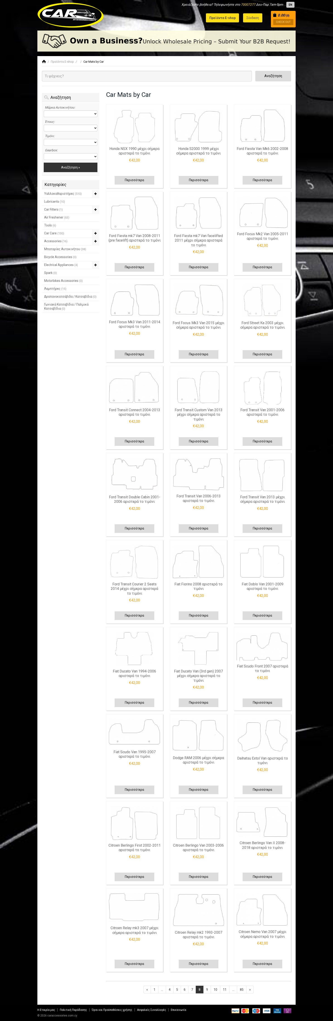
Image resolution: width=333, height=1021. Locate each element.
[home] (44, 61)
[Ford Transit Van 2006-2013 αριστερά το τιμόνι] (198, 474)
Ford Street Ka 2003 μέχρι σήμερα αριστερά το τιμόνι (262, 325)
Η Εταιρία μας (46, 1010)
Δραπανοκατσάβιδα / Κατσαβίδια (70, 296)
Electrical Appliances (61, 265)
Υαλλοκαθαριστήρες (63, 193)
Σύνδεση (252, 18)
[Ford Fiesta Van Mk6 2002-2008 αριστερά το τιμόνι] (262, 126)
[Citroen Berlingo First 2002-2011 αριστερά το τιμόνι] (135, 823)
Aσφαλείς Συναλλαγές (151, 1010)
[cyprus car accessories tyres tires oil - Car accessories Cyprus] (70, 14)
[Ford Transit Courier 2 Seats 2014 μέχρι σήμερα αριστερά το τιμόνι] (135, 562)
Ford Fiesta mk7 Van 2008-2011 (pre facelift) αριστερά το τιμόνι (135, 238)
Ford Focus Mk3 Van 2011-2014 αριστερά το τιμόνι (134, 324)
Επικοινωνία (178, 1010)
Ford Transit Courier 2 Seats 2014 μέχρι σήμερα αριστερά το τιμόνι (134, 589)
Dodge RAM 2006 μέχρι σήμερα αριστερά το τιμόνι (198, 760)
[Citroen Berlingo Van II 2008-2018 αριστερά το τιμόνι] (262, 822)
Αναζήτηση (273, 76)
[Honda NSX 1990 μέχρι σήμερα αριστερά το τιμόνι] (135, 126)
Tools (50, 225)
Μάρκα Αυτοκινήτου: (60, 107)
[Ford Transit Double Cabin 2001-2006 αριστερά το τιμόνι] (135, 475)
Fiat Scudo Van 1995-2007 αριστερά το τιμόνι (134, 754)
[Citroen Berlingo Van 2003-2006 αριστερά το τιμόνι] (198, 823)
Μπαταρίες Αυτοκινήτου (65, 249)
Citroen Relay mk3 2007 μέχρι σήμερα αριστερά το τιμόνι (134, 930)
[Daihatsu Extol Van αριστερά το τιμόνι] (262, 736)
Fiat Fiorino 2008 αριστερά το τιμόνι (198, 586)
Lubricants (54, 201)
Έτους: (50, 121)
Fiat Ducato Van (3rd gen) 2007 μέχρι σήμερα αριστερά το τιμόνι (198, 676)
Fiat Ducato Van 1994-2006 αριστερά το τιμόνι (134, 673)
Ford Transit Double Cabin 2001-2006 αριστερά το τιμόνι (134, 499)
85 (242, 989)
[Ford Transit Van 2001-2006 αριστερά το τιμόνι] (262, 387)
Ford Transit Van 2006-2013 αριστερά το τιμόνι (198, 498)
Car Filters (53, 209)
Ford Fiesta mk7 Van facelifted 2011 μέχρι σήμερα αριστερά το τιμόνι (198, 240)
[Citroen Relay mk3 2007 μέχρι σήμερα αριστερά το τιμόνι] (135, 908)
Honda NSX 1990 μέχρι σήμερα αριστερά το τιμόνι (134, 151)
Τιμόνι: (50, 136)
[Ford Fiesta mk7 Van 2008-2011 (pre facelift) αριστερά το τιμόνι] (135, 213)
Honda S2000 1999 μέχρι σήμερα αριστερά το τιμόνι (198, 151)
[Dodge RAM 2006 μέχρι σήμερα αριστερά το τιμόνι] (198, 735)
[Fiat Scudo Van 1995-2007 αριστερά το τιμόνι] (135, 732)
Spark (50, 273)
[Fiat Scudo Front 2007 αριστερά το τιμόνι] (262, 646)
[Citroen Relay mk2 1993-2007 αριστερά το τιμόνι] (198, 910)
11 (225, 989)
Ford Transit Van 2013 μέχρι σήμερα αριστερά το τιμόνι (262, 499)
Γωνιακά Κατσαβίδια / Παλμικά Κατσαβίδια (66, 306)
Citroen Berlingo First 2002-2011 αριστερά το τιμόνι (135, 847)
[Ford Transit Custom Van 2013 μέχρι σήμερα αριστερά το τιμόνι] (198, 387)
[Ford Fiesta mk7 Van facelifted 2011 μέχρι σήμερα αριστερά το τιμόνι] (198, 213)
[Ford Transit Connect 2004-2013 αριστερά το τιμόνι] (135, 387)
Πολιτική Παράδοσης (73, 1010)
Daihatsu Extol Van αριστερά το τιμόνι (262, 760)
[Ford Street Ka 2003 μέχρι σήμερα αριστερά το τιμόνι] (262, 300)
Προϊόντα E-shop (62, 61)
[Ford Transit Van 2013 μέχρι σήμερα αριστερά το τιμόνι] (262, 475)
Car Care (54, 233)
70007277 (248, 4)
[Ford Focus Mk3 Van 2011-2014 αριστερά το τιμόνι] (135, 299)
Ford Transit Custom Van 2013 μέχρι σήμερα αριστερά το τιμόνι (198, 414)
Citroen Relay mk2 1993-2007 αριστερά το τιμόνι (198, 934)
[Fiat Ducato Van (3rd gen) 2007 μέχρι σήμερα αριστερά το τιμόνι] (198, 649)
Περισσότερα (134, 180)
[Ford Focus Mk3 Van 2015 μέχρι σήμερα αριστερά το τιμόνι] (198, 300)
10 (215, 989)
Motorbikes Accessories (63, 281)
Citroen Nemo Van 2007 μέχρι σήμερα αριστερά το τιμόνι (262, 934)
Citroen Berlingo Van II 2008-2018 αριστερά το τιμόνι (262, 845)
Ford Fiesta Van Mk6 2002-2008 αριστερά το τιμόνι (262, 151)
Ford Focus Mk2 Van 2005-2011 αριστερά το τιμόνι (262, 236)
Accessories (56, 241)
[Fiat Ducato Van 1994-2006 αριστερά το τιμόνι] (135, 649)
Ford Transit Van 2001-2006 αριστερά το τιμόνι (262, 412)
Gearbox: (51, 150)
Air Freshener (56, 217)
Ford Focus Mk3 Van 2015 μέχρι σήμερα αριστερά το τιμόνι (198, 325)
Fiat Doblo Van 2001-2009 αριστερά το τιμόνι (262, 586)
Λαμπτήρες (55, 288)
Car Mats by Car (93, 61)
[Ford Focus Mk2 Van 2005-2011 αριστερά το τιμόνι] (262, 212)
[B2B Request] (166, 41)
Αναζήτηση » (70, 167)
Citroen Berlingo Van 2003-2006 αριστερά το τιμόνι (198, 847)
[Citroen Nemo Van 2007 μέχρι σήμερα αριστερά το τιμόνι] (262, 909)
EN (290, 4)
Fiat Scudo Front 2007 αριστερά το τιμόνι (262, 668)
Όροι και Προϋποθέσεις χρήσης (112, 1010)
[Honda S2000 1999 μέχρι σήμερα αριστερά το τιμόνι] (198, 126)
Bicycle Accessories (60, 257)
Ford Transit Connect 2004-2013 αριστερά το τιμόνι (134, 412)
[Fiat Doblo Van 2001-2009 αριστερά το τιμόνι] (262, 562)
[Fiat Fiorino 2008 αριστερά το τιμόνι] (198, 562)
